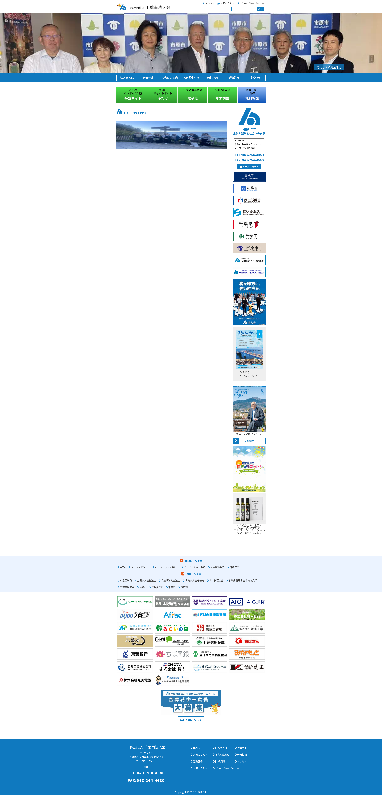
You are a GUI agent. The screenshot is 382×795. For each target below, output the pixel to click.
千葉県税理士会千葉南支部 (242, 580)
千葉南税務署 (127, 587)
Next (267, 94)
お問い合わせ (227, 3)
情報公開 (255, 77)
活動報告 (233, 77)
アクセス (210, 3)
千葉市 (171, 587)
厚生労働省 (157, 587)
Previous (114, 94)
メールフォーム (250, 166)
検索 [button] (260, 9)
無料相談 (212, 77)
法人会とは (127, 77)
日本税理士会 (216, 580)
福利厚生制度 (191, 77)
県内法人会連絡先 (194, 580)
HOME (196, 747)
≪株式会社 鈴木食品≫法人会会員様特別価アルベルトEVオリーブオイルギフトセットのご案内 (249, 529)
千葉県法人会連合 (170, 580)
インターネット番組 (194, 567)
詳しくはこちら (189, 720)
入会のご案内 (170, 77)
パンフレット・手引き (167, 567)
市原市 (184, 587)
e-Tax (123, 567)
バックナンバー (250, 376)
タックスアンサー (140, 567)
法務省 (143, 587)
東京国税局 (126, 580)
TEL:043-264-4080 (249, 154)
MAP (146, 767)
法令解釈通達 (217, 567)
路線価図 (234, 567)
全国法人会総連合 (146, 580)
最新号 (245, 372)
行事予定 (148, 77)
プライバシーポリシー (252, 3)
